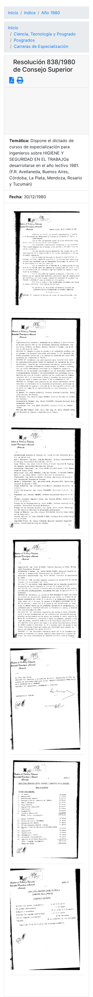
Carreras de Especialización (41, 46)
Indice (30, 12)
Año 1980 (50, 12)
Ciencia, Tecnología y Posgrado (45, 33)
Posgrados (24, 40)
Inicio (13, 12)
